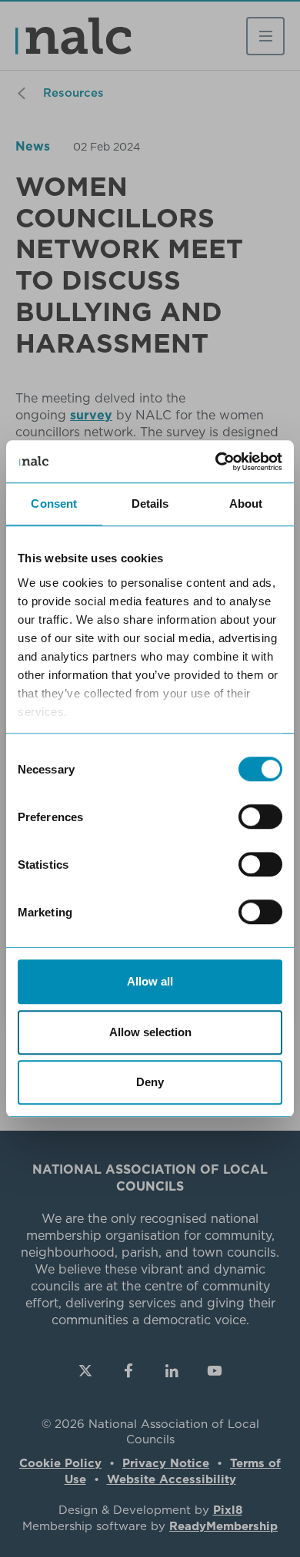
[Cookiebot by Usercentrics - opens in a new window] (215, 462)
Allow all (150, 981)
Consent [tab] (54, 503)
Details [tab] (150, 503)
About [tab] (246, 503)
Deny (150, 1081)
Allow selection (150, 1032)
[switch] (260, 816)
